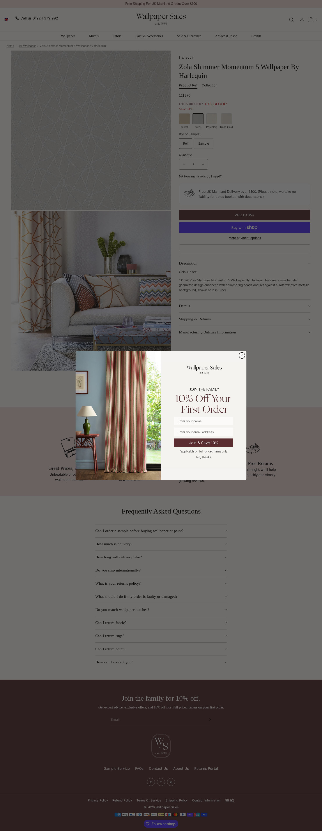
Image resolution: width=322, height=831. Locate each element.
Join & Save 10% (203, 443)
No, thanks (203, 457)
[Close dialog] (242, 355)
